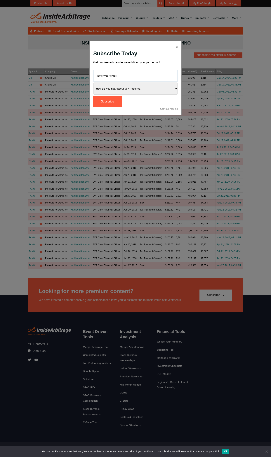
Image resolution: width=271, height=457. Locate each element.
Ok (225, 451)
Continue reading (169, 109)
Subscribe (107, 101)
